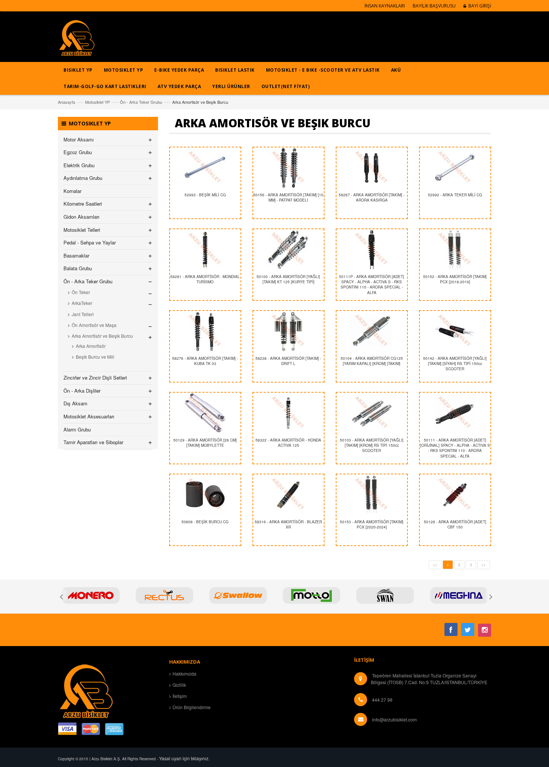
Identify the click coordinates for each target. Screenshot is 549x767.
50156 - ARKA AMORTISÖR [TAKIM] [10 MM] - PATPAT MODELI (288, 197)
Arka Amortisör (91, 346)
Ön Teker (81, 292)
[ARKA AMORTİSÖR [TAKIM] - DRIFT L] (288, 331)
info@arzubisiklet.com (394, 719)
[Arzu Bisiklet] (76, 40)
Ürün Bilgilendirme (192, 707)
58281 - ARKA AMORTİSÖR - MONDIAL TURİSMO (205, 279)
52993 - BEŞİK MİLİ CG (205, 194)
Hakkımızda (184, 673)
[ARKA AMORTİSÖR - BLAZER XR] (288, 494)
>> (483, 564)
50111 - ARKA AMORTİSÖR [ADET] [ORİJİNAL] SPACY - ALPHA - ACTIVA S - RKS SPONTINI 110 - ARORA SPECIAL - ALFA (455, 448)
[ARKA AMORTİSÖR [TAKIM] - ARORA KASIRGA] (371, 167)
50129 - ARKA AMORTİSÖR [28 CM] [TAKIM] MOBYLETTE (205, 442)
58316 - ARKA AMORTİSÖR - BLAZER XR (288, 524)
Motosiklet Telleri (81, 229)
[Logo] (86, 690)
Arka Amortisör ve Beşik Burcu (102, 336)
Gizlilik (179, 685)
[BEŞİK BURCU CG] (205, 494)
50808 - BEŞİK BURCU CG (205, 521)
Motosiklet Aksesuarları (88, 416)
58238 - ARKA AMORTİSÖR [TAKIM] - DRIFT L (288, 361)
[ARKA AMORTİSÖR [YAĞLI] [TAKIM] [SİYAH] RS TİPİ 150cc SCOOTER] (455, 331)
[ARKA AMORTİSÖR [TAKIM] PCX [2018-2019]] (455, 249)
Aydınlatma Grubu (82, 177)
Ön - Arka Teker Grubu (141, 102)
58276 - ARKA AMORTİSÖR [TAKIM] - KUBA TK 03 (205, 361)
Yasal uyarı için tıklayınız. (184, 758)
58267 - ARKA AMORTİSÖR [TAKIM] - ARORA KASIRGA (371, 197)
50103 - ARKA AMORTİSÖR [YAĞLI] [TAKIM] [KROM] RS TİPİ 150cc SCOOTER (371, 445)
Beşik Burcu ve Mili (95, 356)
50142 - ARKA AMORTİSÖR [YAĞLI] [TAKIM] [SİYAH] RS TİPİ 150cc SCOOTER (455, 364)
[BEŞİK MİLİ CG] (205, 167)
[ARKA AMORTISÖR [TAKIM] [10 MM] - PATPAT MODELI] (288, 167)
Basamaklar (76, 255)
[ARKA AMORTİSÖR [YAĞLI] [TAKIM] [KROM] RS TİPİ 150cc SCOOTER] (371, 413)
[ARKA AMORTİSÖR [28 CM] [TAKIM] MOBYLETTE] (205, 413)
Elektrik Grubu (78, 165)
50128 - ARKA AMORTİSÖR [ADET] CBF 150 (455, 524)
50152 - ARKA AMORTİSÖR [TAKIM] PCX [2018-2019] (455, 279)
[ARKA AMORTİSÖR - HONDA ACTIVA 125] (288, 413)
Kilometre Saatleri (82, 203)
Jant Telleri (83, 314)
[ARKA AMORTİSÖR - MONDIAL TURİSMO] (205, 249)
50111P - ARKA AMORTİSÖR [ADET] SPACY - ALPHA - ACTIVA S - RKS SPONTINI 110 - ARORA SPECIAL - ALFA (371, 284)
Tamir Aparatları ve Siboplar (93, 442)
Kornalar (72, 190)
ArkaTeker (82, 303)
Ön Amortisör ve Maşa (94, 325)
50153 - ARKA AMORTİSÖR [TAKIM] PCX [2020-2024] (371, 524)
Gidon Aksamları (81, 216)
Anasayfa (66, 102)
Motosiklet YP (97, 102)
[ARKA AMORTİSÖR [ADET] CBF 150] (455, 494)
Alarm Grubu (77, 429)
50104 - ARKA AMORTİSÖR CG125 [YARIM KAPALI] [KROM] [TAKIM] (372, 361)
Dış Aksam (75, 403)
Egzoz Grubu (77, 152)
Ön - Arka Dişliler (81, 390)
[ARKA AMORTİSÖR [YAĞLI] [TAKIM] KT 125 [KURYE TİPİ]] (288, 249)
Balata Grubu (77, 268)
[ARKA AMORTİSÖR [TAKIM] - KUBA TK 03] (205, 331)
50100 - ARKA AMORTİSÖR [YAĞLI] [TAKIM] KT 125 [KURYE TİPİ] (288, 279)
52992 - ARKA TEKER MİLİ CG (455, 194)
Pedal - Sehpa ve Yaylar (89, 242)
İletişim (180, 696)
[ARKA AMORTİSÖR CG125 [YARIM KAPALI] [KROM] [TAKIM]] (371, 331)
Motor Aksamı (78, 139)
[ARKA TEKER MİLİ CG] (455, 167)
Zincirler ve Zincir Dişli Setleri (95, 377)
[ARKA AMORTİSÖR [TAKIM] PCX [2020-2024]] (371, 494)
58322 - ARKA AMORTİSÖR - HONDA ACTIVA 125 (288, 442)
